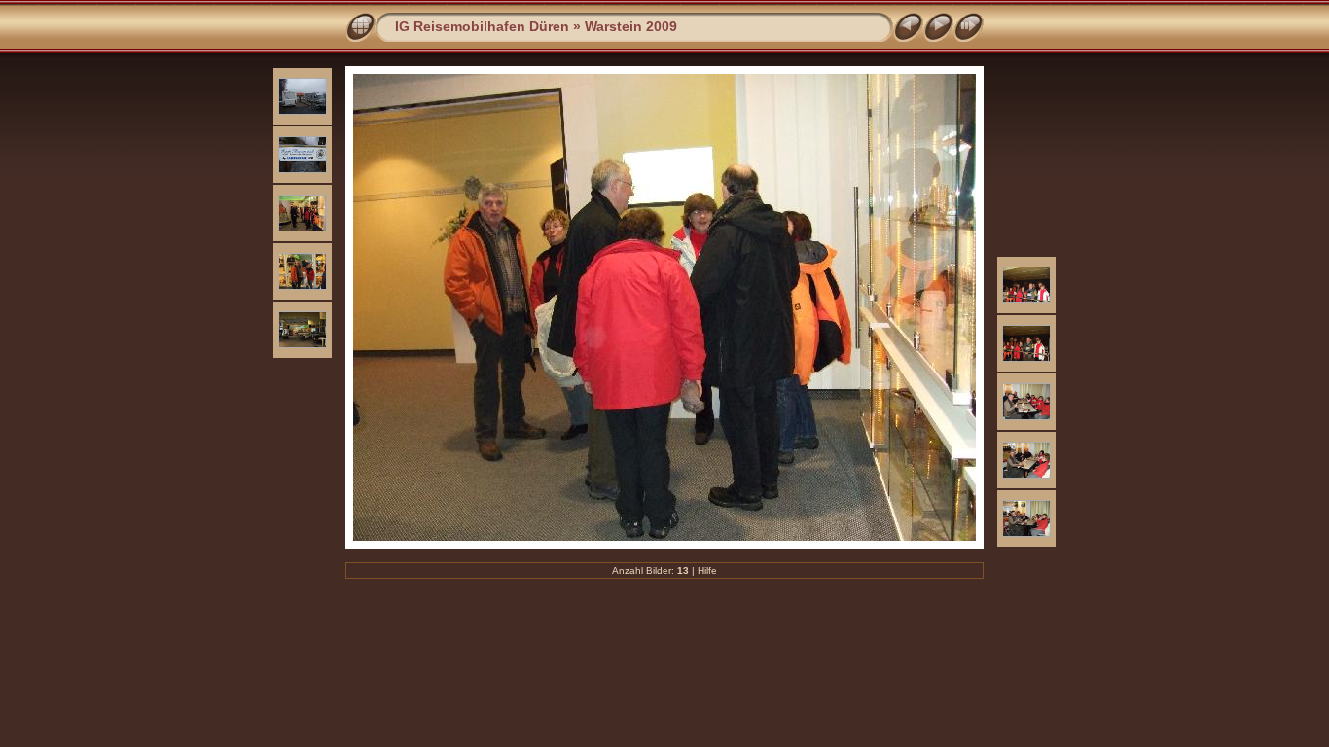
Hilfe (707, 570)
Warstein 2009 (631, 26)
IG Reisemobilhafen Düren (482, 26)
